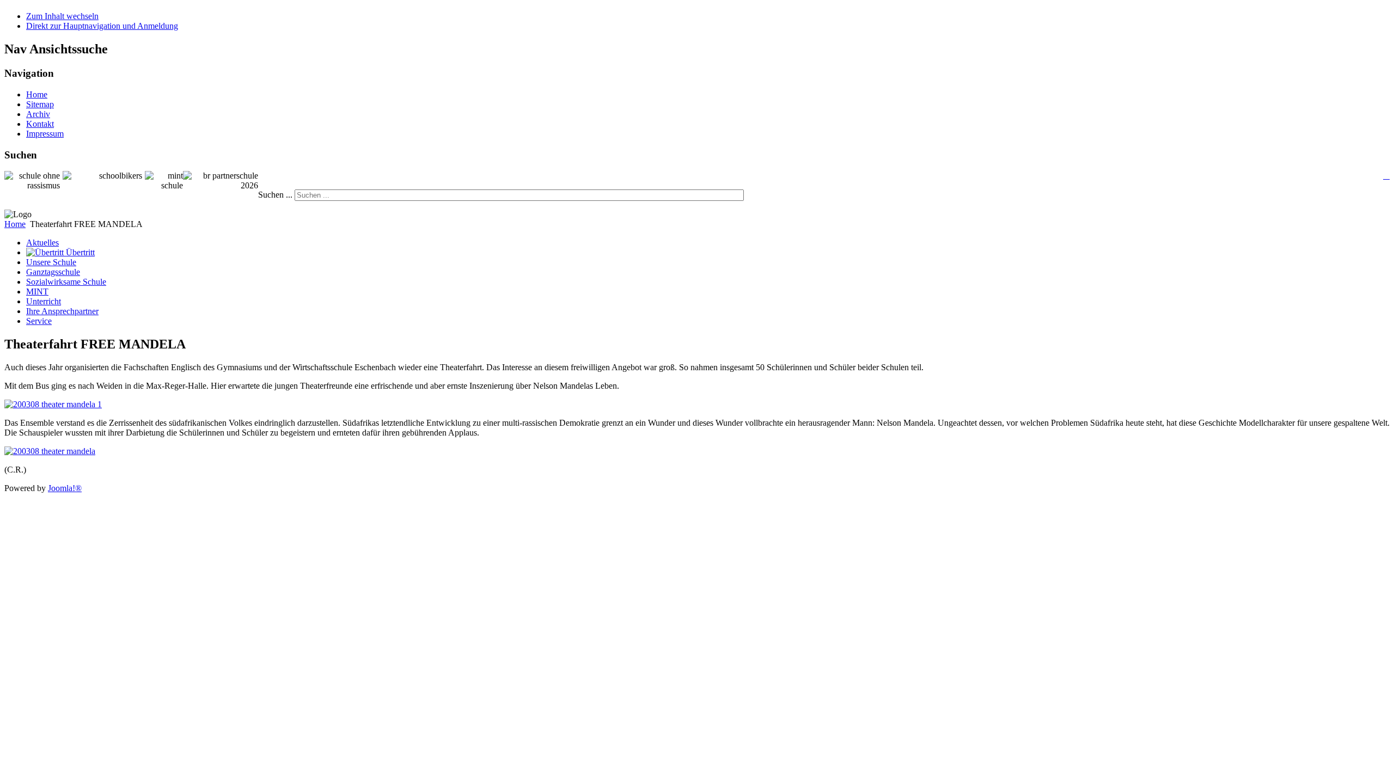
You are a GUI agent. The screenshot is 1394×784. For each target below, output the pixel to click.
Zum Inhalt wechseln (62, 16)
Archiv (38, 114)
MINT (37, 291)
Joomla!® (65, 488)
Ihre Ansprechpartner (62, 311)
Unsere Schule (51, 262)
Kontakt (40, 123)
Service (39, 321)
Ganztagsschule (53, 272)
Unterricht (43, 301)
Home (36, 94)
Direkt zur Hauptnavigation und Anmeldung (102, 25)
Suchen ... (275, 194)
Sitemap (40, 104)
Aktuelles (42, 242)
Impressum (45, 133)
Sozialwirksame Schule (66, 281)
